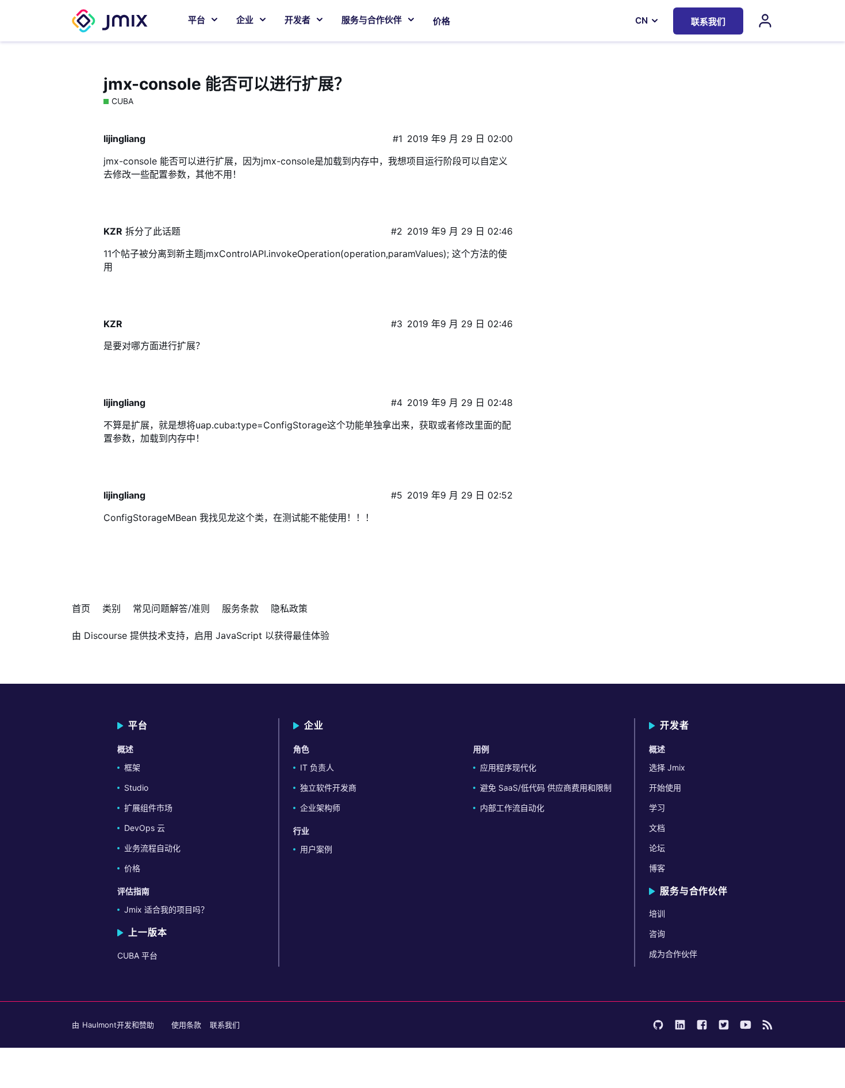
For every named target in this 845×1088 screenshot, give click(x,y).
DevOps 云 (144, 828)
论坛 (657, 848)
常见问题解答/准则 (171, 608)
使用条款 (186, 1024)
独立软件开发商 (328, 787)
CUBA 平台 (137, 955)
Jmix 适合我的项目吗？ (166, 909)
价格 (441, 21)
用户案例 (316, 849)
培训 (657, 913)
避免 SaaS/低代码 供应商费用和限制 (546, 787)
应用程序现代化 (508, 767)
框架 (132, 767)
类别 (111, 608)
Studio (136, 787)
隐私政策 (289, 608)
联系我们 (225, 1024)
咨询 (657, 933)
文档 (657, 828)
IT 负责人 (317, 767)
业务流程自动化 (152, 848)
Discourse (105, 635)
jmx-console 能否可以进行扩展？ (226, 84)
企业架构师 (320, 808)
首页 (81, 608)
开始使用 (665, 787)
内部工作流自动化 (512, 808)
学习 (657, 808)
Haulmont (99, 1024)
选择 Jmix (667, 767)
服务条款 (240, 608)
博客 (657, 868)
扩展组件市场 (148, 808)
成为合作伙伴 (673, 954)
